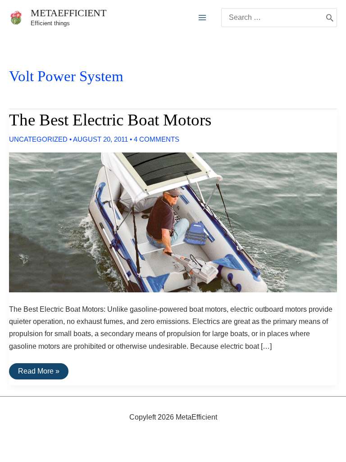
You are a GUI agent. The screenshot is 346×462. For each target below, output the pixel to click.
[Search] (330, 18)
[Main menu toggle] (202, 18)
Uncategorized (38, 139)
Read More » (38, 373)
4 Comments (156, 139)
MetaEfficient (68, 12)
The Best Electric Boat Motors (110, 120)
